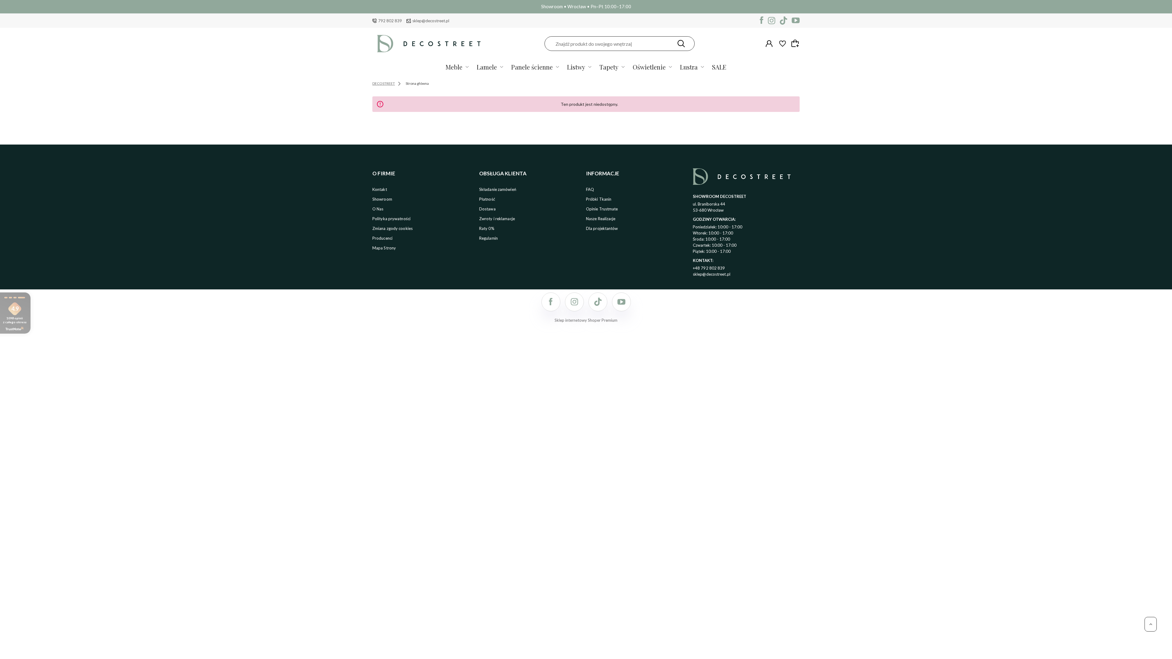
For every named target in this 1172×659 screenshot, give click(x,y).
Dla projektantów (602, 228)
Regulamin (488, 238)
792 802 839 (390, 20)
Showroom (382, 199)
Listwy (576, 67)
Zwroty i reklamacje (497, 218)
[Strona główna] (428, 43)
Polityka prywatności (391, 218)
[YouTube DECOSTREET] (796, 20)
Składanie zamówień (497, 189)
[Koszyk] (796, 43)
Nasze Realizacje (601, 218)
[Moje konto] (769, 43)
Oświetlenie (649, 67)
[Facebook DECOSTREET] (761, 20)
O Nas (378, 208)
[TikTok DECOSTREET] (783, 20)
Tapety (608, 67)
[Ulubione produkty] (782, 43)
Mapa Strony (384, 247)
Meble (454, 67)
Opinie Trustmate (602, 208)
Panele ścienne (532, 67)
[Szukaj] (681, 43)
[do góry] (1151, 624)
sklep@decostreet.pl (430, 20)
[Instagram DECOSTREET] (771, 20)
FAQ (590, 189)
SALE (719, 67)
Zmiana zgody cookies (392, 228)
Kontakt (379, 189)
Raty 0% (486, 228)
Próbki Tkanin (598, 199)
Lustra (689, 67)
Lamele (487, 67)
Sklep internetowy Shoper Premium (586, 320)
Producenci (382, 238)
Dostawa (487, 208)
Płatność (487, 199)
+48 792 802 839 (709, 268)
